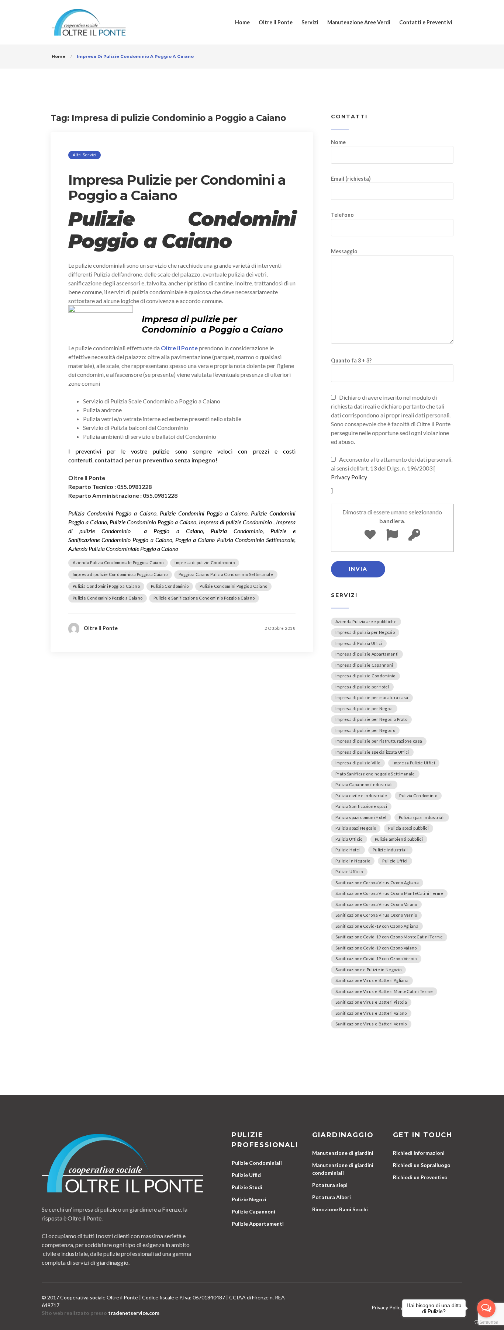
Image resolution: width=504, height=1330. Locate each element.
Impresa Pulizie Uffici (414, 762)
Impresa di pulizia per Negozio (365, 632)
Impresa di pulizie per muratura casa (371, 697)
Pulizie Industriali (390, 849)
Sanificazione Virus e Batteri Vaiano (371, 1013)
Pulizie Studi (247, 1187)
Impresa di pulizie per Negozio (365, 730)
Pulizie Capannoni (253, 1211)
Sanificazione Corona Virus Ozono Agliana (377, 882)
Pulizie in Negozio (352, 860)
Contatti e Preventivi (425, 22)
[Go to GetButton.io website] (486, 1322)
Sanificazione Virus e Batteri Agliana (371, 980)
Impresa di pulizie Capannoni (364, 665)
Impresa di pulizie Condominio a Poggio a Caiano (120, 574)
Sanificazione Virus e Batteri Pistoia (371, 1002)
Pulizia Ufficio (349, 839)
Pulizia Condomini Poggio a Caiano (106, 586)
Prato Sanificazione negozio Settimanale (375, 773)
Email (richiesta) (351, 179)
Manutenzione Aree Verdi (358, 22)
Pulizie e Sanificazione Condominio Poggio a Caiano (204, 597)
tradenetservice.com (133, 1313)
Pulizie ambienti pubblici (399, 839)
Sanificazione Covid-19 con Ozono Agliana (376, 926)
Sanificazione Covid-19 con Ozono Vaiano (376, 947)
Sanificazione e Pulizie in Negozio (368, 969)
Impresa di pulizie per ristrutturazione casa (378, 741)
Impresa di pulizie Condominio (205, 562)
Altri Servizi (84, 154)
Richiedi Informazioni (419, 1153)
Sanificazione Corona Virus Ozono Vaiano (376, 904)
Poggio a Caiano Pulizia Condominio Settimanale (226, 574)
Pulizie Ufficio (349, 871)
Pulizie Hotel (347, 849)
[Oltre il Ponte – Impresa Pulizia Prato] (89, 22)
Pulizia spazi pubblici (408, 828)
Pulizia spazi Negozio (355, 828)
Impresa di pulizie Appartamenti (366, 654)
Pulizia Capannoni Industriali (364, 784)
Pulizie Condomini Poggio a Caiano (233, 586)
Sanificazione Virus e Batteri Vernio (371, 1023)
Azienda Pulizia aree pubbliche (366, 621)
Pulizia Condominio (170, 586)
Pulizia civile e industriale (361, 795)
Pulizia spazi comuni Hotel (361, 817)
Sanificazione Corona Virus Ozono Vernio (376, 915)
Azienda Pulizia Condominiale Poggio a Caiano (118, 562)
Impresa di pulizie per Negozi (364, 708)
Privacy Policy (349, 476)
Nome (338, 142)
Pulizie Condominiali (257, 1163)
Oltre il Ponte (276, 22)
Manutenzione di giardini (342, 1153)
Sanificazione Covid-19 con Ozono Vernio (376, 958)
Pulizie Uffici (394, 860)
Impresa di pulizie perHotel (362, 686)
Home (242, 22)
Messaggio (344, 251)
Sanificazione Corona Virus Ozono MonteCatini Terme (389, 893)
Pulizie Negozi (249, 1199)
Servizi (309, 22)
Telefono (342, 215)
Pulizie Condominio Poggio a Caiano (107, 597)
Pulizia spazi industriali (422, 817)
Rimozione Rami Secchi (340, 1209)
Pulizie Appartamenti (258, 1223)
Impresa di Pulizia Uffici (358, 643)
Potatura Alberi (331, 1197)
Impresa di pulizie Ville (357, 762)
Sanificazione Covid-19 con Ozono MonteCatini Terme (389, 936)
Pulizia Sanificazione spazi (361, 806)
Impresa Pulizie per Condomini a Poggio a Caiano (177, 188)
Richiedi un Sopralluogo (422, 1165)
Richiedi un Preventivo (420, 1177)
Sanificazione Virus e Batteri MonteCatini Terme (384, 991)
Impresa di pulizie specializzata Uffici (372, 752)
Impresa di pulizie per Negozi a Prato (371, 719)
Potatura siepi (330, 1185)
